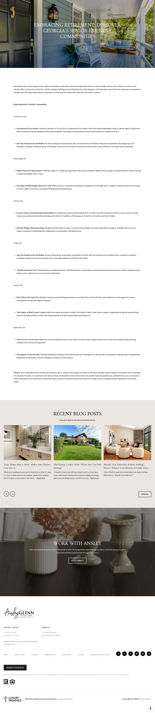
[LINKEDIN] (130, 653)
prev (6, 494)
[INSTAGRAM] (124, 653)
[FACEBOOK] (118, 653)
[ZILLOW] (149, 653)
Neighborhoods (49, 655)
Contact (81, 655)
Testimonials (66, 655)
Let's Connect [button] (77, 560)
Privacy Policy (145, 699)
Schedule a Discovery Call (100, 655)
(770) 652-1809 (10, 632)
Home (6, 655)
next (12, 494)
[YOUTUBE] (136, 653)
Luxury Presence (65, 699)
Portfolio (34, 655)
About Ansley (20, 655)
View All (145, 494)
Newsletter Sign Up (15, 668)
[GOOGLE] (143, 653)
